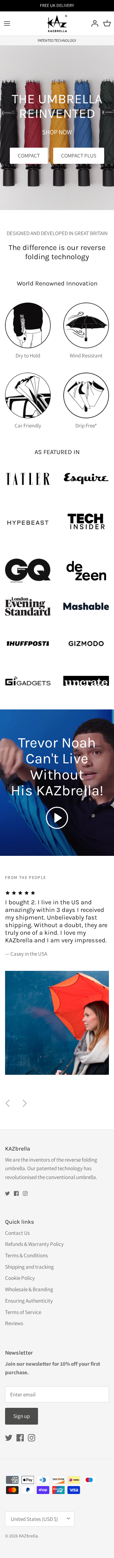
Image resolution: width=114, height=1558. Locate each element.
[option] (59, 974)
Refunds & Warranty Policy (34, 1244)
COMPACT (29, 155)
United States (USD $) (34, 1519)
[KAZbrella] (57, 23)
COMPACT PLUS (78, 155)
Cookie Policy (20, 1277)
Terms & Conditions (26, 1255)
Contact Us (17, 1232)
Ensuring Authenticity (29, 1300)
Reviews (14, 1323)
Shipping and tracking (29, 1266)
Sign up (21, 1416)
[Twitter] (7, 1193)
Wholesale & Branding (29, 1289)
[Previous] (8, 1103)
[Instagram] (25, 1193)
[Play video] (57, 817)
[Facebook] (16, 1193)
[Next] (25, 1103)
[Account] (93, 23)
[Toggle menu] (7, 23)
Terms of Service (23, 1312)
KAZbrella (28, 1536)
